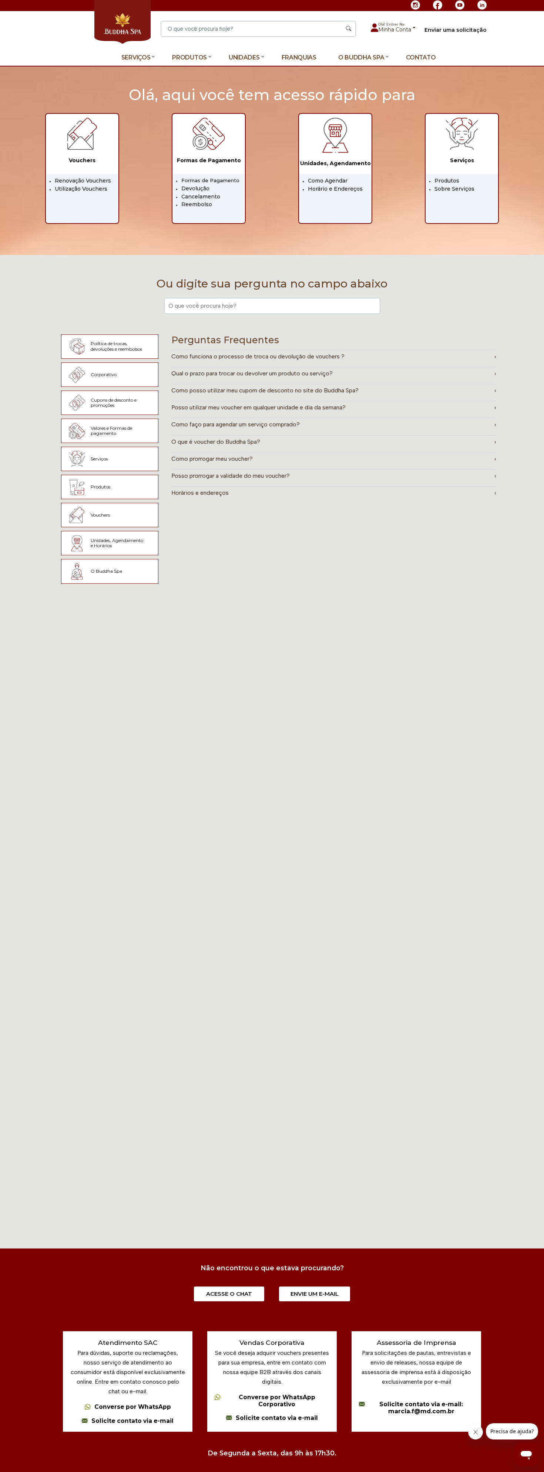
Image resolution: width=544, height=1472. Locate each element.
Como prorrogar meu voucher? (333, 458)
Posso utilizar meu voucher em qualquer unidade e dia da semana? (333, 407)
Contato (421, 57)
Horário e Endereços (335, 188)
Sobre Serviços (454, 188)
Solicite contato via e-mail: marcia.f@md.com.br (421, 1408)
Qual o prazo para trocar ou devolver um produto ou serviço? (333, 373)
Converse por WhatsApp (132, 1407)
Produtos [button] (189, 57)
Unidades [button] (244, 57)
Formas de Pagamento (210, 180)
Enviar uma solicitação (455, 30)
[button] (397, 27)
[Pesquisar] (348, 28)
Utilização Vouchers (81, 188)
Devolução (195, 188)
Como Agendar (327, 180)
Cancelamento (200, 196)
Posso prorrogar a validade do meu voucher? (333, 475)
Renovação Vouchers (83, 180)
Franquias (299, 57)
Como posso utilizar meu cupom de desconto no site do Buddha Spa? (333, 390)
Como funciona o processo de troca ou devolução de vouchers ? (333, 356)
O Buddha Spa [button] (361, 57)
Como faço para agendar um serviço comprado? (333, 424)
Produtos (446, 180)
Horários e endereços (333, 492)
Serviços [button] (136, 57)
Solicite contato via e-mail (132, 1421)
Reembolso (196, 204)
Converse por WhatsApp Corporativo (277, 1401)
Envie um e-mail (315, 1293)
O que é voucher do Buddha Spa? (333, 441)
